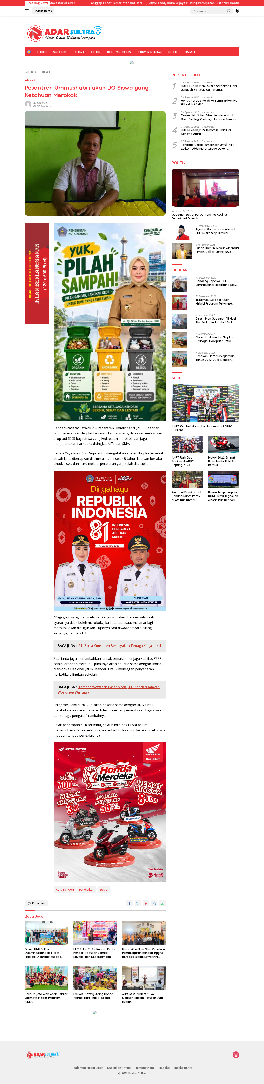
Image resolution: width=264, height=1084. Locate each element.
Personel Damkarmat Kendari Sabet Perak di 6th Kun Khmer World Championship (186, 496)
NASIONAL (60, 52)
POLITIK (95, 52)
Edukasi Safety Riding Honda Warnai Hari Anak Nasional (93, 996)
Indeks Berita (43, 10)
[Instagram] (236, 1055)
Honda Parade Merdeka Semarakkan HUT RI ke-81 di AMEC (210, 102)
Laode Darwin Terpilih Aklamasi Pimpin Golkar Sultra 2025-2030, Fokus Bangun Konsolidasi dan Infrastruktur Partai (217, 250)
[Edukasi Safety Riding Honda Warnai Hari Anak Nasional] (95, 978)
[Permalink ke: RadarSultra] (28, 104)
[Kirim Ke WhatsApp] (162, 903)
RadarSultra (40, 103)
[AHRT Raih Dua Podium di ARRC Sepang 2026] (187, 445)
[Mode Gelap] (237, 10)
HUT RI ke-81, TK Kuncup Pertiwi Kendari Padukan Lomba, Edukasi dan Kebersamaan (94, 952)
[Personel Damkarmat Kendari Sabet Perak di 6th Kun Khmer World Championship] (187, 479)
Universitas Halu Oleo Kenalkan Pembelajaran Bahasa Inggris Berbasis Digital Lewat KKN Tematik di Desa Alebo (143, 953)
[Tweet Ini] (138, 903)
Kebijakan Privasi (119, 1068)
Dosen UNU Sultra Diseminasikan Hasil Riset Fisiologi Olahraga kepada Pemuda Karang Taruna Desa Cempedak (45, 953)
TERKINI (42, 52)
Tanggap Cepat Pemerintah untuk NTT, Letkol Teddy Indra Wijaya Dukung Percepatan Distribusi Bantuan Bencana (121, 3)
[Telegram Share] (154, 903)
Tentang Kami (145, 1068)
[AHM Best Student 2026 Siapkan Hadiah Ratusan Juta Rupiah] (144, 978)
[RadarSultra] (66, 33)
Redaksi (164, 1068)
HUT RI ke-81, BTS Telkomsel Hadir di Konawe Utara (206, 131)
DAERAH (78, 52)
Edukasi (30, 80)
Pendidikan (86, 889)
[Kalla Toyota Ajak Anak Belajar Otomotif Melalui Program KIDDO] (46, 978)
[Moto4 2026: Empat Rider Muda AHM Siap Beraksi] (223, 445)
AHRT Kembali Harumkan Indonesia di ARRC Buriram (202, 428)
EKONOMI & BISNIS (118, 52)
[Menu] (27, 10)
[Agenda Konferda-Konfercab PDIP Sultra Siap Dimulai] (182, 232)
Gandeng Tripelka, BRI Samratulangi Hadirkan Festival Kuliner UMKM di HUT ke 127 (217, 282)
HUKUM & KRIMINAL (150, 52)
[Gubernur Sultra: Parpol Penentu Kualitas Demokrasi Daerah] (205, 188)
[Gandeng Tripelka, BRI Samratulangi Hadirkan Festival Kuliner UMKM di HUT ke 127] (179, 284)
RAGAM (190, 52)
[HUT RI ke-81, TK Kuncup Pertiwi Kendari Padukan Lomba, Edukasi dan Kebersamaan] (95, 933)
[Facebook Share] (129, 903)
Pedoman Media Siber (88, 1068)
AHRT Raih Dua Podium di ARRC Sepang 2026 (183, 461)
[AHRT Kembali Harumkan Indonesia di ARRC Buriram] (205, 403)
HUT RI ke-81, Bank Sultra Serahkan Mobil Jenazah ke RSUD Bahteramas (209, 87)
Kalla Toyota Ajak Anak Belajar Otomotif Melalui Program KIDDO (46, 997)
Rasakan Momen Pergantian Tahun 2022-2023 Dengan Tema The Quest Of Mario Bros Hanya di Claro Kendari (217, 357)
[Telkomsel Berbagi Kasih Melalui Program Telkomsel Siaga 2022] (179, 302)
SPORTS (173, 52)
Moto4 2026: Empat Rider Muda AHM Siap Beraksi (222, 461)
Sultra (104, 889)
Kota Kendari (65, 889)
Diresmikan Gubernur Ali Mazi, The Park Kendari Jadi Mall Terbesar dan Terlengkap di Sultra (216, 320)
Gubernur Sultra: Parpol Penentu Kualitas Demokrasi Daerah (200, 216)
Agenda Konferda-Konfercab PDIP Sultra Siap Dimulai (216, 231)
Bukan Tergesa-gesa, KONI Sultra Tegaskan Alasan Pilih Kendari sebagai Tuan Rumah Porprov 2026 (223, 496)
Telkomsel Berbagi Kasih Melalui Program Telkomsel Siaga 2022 (214, 301)
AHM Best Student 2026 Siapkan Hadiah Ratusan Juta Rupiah (142, 997)
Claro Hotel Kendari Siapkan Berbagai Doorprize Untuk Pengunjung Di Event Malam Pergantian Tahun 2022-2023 (216, 339)
